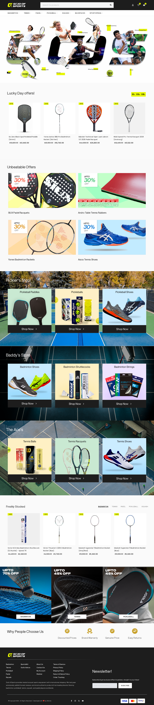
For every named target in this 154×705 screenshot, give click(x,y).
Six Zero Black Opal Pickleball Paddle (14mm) (23, 138)
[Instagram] (75, 700)
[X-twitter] (78, 700)
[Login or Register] (133, 5)
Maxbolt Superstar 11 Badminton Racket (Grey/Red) (94, 549)
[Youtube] (82, 700)
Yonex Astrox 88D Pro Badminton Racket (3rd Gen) (57, 138)
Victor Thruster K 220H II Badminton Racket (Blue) (57, 549)
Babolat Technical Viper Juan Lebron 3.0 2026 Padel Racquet (93, 138)
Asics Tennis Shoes (88, 259)
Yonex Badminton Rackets (21, 259)
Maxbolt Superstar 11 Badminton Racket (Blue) (130, 549)
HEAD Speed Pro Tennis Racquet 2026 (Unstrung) (129, 138)
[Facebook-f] (71, 700)
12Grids (49, 701)
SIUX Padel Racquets (18, 212)
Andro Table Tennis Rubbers (92, 212)
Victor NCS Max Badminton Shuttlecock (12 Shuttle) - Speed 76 (23, 549)
